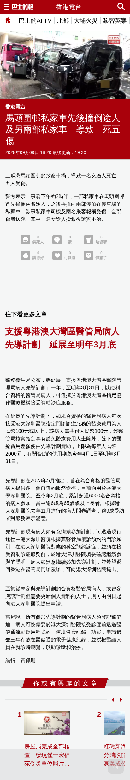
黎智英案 (115, 20)
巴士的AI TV (35, 20)
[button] (111, 699)
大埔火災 (86, 20)
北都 (63, 20)
